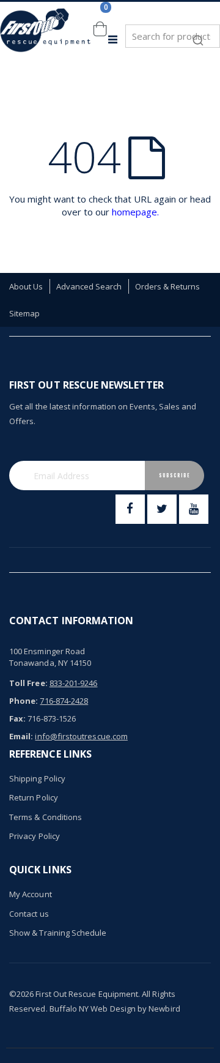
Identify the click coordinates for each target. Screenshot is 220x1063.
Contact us (29, 913)
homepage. (135, 212)
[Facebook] (130, 509)
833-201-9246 (74, 682)
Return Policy (33, 797)
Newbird (164, 1008)
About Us (26, 286)
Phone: (23, 700)
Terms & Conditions (45, 816)
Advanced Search (89, 286)
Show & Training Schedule (58, 932)
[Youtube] (193, 509)
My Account (30, 894)
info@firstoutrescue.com (81, 736)
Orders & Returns (167, 286)
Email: (21, 736)
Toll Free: (28, 682)
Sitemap (24, 313)
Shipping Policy (37, 778)
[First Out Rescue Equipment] (46, 39)
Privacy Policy (34, 835)
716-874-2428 (64, 700)
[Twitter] (162, 509)
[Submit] (198, 34)
